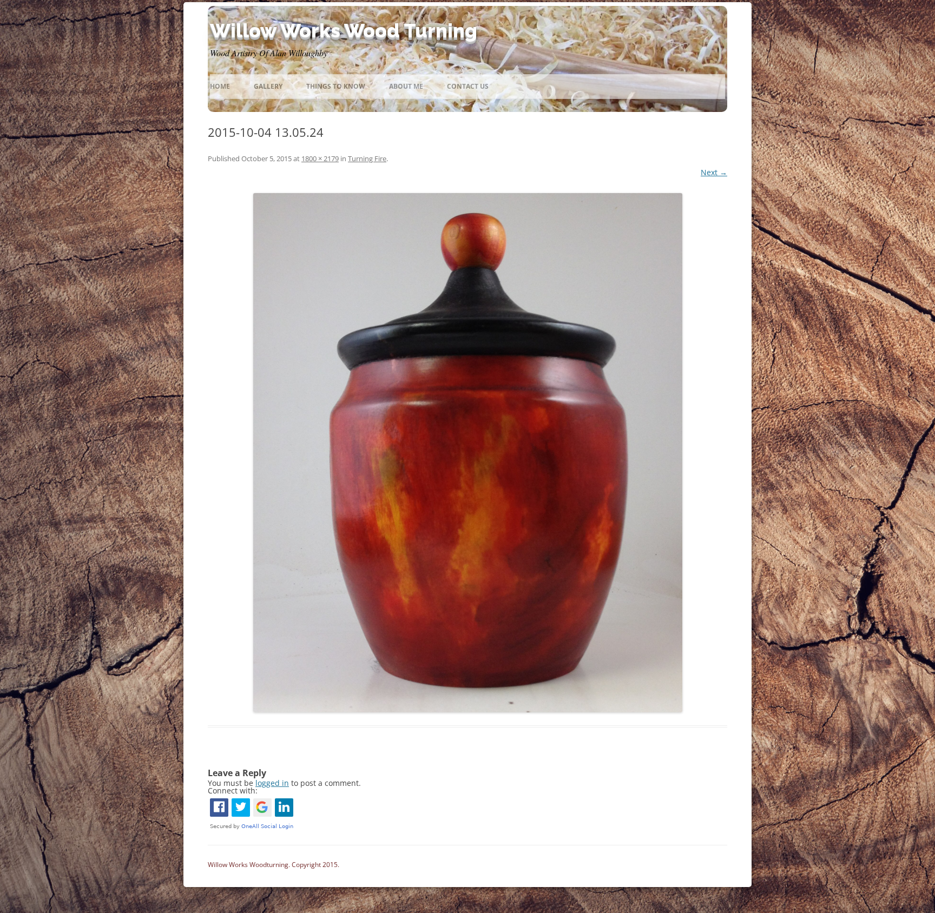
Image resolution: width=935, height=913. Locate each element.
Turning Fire (367, 158)
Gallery (268, 86)
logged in (272, 783)
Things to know (335, 86)
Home (220, 86)
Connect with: (233, 790)
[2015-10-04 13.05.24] (467, 452)
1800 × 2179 (320, 158)
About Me (406, 86)
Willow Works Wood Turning (343, 30)
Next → (714, 172)
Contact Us (468, 86)
